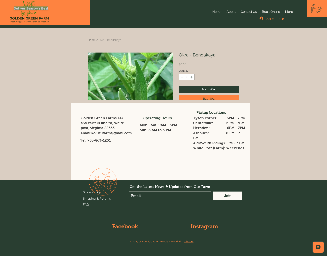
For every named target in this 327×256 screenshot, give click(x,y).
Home (92, 40)
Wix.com (188, 241)
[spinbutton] (187, 77)
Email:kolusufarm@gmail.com (106, 133)
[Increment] (192, 77)
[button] (316, 8)
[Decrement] (181, 77)
